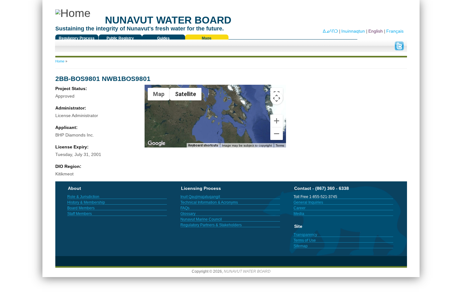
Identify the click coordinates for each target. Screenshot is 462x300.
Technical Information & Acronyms (209, 202)
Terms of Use (305, 240)
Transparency (305, 235)
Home (59, 61)
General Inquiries (308, 202)
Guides (163, 38)
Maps (207, 38)
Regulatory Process (77, 38)
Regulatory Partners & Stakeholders (211, 225)
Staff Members (79, 214)
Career (299, 208)
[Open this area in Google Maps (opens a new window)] (156, 143)
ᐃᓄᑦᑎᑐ (330, 31)
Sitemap (301, 246)
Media (299, 214)
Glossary (187, 214)
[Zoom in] (276, 121)
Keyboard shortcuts (203, 145)
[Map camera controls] (276, 98)
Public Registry (120, 38)
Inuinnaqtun (353, 31)
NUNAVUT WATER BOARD (247, 271)
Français (395, 31)
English (375, 31)
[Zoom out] (276, 133)
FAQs (185, 208)
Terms (280, 145)
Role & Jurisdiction (83, 197)
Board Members (81, 208)
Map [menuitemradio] (158, 94)
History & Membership (86, 202)
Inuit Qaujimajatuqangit (200, 197)
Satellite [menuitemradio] (185, 94)
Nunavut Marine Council (201, 219)
